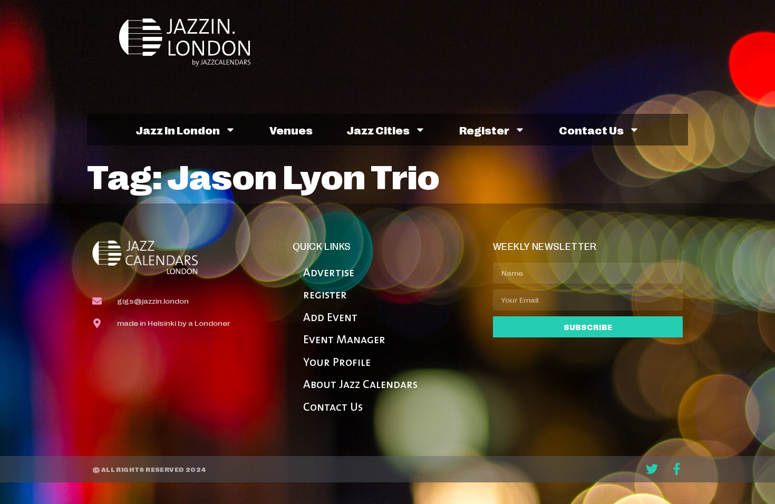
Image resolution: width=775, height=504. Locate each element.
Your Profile (337, 363)
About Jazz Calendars (360, 385)
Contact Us (333, 408)
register (484, 129)
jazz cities (378, 129)
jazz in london (177, 129)
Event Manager (344, 340)
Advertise (328, 273)
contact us (591, 129)
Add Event (330, 318)
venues (291, 129)
